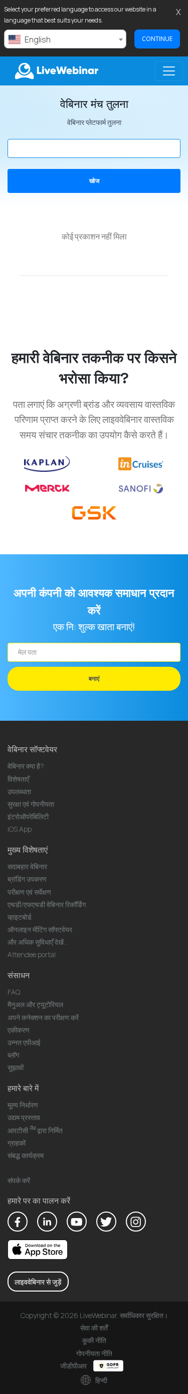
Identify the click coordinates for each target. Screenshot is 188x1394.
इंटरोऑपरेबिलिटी (28, 816)
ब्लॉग (13, 1055)
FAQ (14, 992)
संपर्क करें (19, 1180)
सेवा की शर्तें (94, 1328)
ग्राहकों (17, 1143)
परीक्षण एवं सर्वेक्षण (29, 892)
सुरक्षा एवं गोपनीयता (31, 804)
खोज (94, 180)
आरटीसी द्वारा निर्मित (35, 1130)
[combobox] (65, 38)
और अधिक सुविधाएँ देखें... (38, 942)
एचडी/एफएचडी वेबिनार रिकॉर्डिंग (47, 904)
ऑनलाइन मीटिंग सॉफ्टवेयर (40, 929)
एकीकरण (19, 1030)
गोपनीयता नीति (94, 1353)
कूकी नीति (94, 1340)
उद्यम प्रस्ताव (24, 1117)
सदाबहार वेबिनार (27, 866)
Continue (157, 38)
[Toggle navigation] (169, 71)
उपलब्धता (19, 791)
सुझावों (16, 1067)
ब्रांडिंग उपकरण (27, 879)
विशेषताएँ (18, 779)
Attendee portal (32, 954)
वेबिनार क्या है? (26, 766)
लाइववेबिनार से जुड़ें (38, 1282)
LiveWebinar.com (56, 70)
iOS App (20, 829)
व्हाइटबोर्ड (20, 917)
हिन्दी (100, 1380)
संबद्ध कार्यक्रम (26, 1155)
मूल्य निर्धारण (23, 1105)
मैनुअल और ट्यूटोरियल (35, 1004)
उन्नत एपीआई (24, 1042)
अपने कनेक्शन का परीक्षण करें (43, 1017)
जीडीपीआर (74, 1366)
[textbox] (65, 39)
